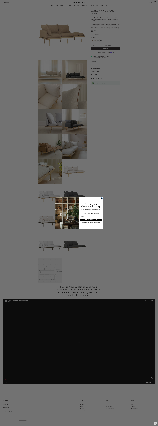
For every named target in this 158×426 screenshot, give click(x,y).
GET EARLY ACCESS (91, 219)
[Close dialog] (101, 198)
